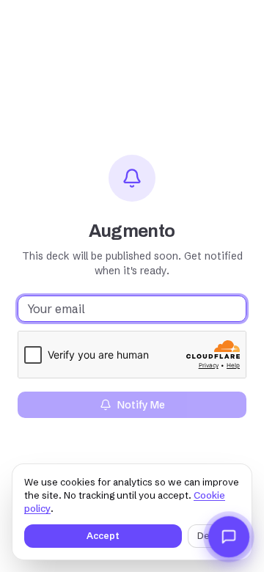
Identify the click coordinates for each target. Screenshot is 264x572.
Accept (103, 535)
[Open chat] (228, 536)
